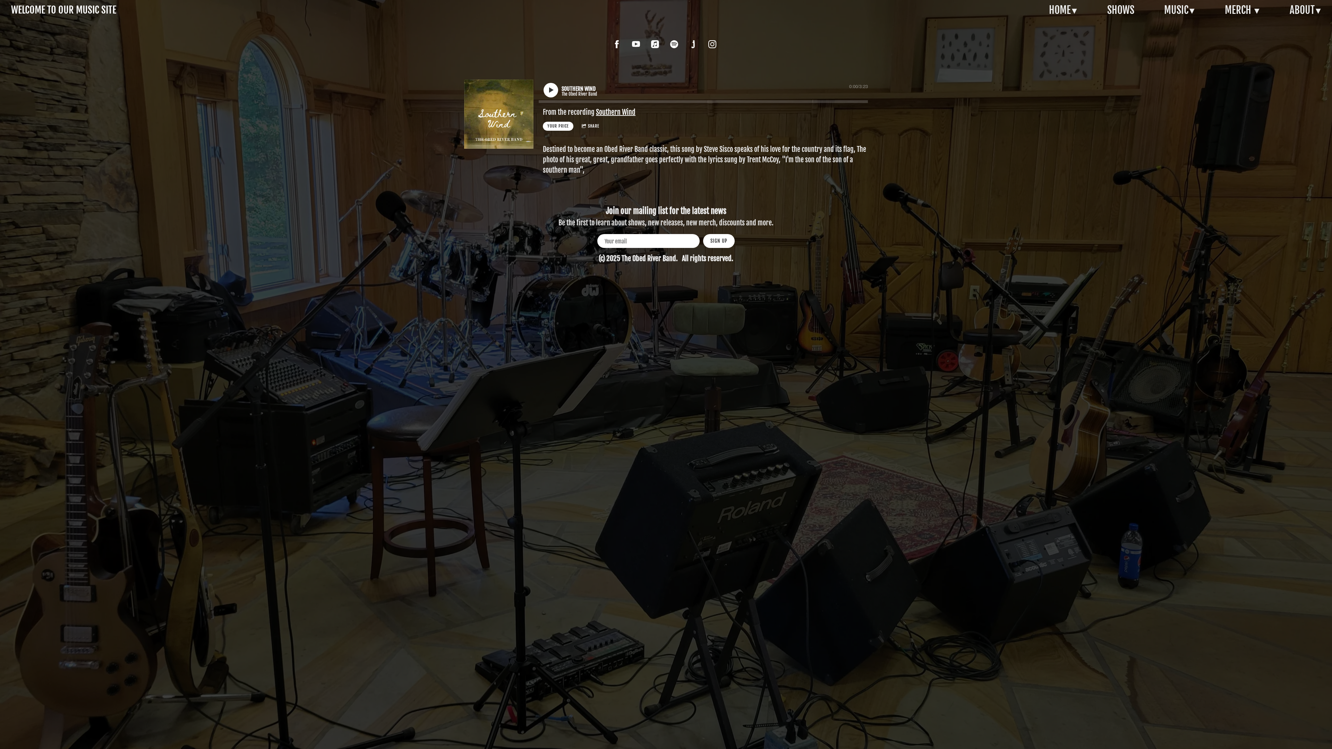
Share (593, 126)
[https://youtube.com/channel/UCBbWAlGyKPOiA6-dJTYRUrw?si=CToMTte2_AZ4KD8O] (636, 44)
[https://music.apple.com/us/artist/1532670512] (655, 44)
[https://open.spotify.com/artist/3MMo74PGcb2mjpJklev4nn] (674, 44)
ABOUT (1302, 10)
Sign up (718, 241)
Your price (558, 126)
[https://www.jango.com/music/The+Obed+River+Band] (693, 44)
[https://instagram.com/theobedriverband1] (712, 44)
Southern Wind (615, 112)
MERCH (1239, 10)
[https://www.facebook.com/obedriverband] (617, 44)
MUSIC (1176, 10)
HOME (1060, 10)
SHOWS (1120, 10)
